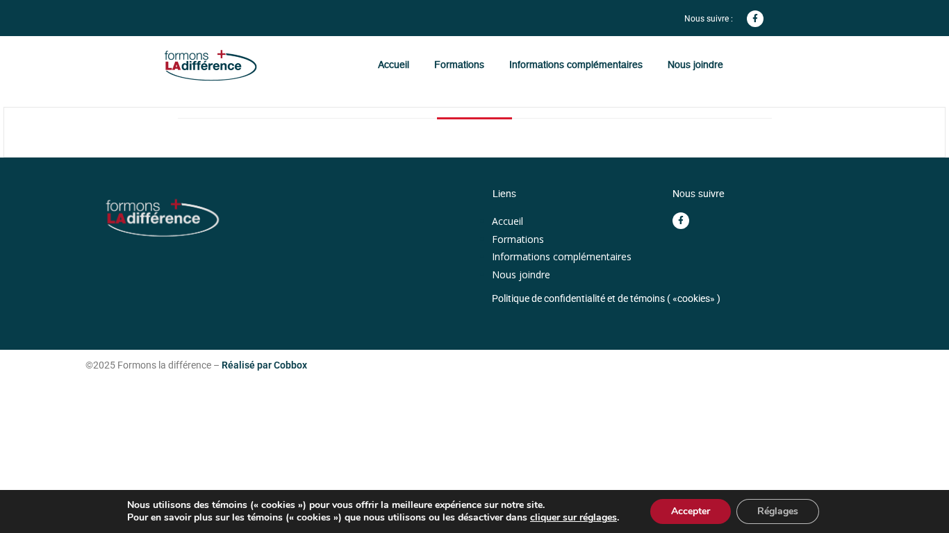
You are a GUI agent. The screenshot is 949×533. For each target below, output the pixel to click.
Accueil (393, 64)
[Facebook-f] (755, 18)
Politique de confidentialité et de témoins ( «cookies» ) (606, 298)
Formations (459, 64)
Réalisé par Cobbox (264, 365)
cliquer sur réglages (573, 517)
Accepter (690, 511)
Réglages (777, 511)
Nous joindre (695, 64)
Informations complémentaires (576, 64)
